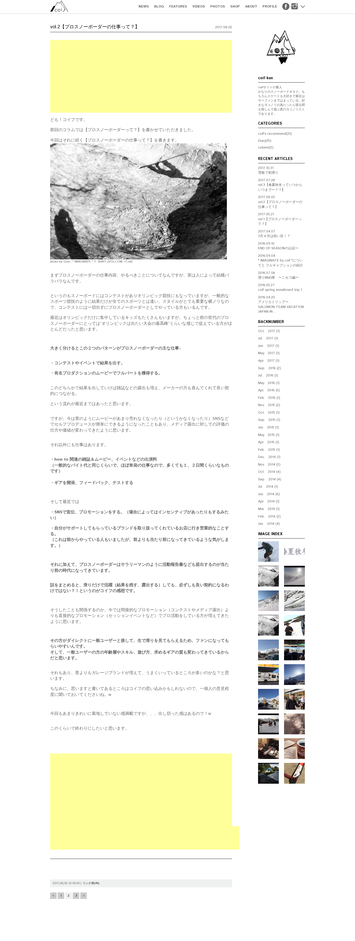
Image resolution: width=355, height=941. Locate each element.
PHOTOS (217, 6)
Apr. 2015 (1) (268, 442)
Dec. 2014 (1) (269, 457)
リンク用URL (91, 883)
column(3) (265, 147)
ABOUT (251, 6)
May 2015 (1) (268, 435)
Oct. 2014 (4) (269, 471)
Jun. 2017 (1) (268, 346)
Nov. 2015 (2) (269, 405)
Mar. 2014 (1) (269, 509)
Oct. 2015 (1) (269, 412)
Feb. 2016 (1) (269, 397)
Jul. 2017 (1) (268, 338)
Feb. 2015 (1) (269, 449)
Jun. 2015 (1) (268, 427)
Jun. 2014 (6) (269, 494)
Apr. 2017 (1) (268, 360)
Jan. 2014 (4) (269, 523)
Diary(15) (264, 140)
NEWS (144, 6)
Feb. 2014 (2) (269, 516)
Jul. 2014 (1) (268, 486)
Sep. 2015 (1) (269, 420)
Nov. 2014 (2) (269, 464)
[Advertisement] (141, 76)
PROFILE (269, 6)
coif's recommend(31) (275, 133)
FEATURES (178, 6)
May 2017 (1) (269, 353)
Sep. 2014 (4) (269, 479)
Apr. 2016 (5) (269, 390)
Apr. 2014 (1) (268, 501)
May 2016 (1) (269, 383)
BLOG (159, 6)
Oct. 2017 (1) (269, 331)
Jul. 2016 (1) (268, 375)
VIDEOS (198, 6)
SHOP (235, 6)
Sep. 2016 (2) (269, 368)
